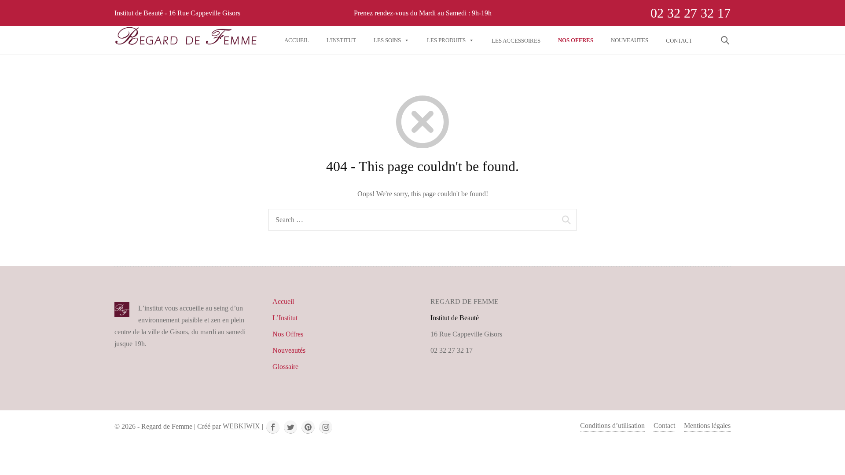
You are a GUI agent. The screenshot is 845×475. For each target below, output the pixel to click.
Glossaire (285, 366)
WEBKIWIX (242, 426)
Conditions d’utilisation (612, 425)
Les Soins (387, 40)
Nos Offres (287, 334)
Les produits (446, 40)
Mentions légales (707, 425)
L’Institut (285, 318)
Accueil (296, 40)
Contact (664, 425)
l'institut (341, 40)
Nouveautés (288, 350)
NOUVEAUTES (629, 40)
